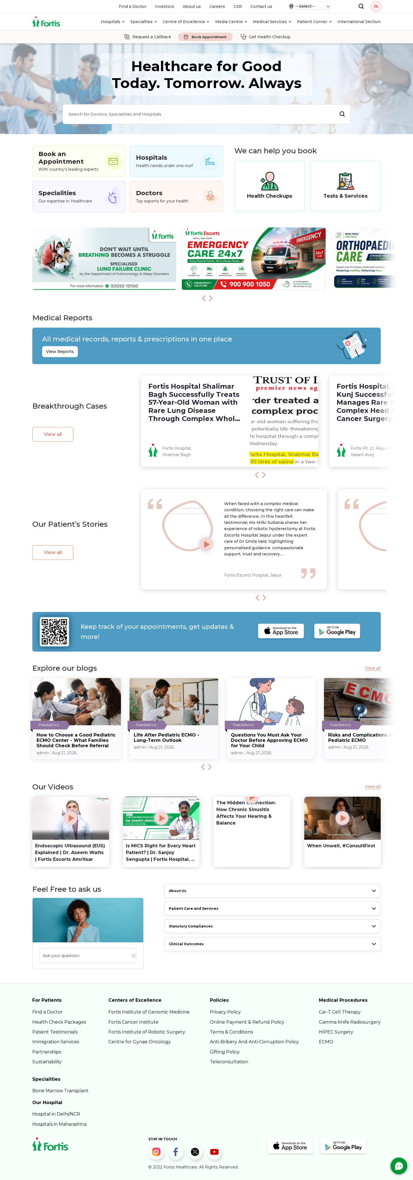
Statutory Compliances (191, 926)
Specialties (141, 21)
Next (211, 298)
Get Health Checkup (270, 36)
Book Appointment (209, 37)
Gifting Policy (225, 1052)
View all (53, 434)
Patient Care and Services (193, 908)
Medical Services (270, 21)
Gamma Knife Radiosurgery (350, 1022)
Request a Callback (151, 36)
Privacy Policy (225, 1012)
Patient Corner (312, 21)
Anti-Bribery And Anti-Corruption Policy (254, 1041)
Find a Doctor (132, 6)
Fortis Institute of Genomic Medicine (149, 1012)
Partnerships (46, 1052)
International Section (359, 21)
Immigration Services (55, 1041)
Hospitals (110, 21)
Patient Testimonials (55, 1032)
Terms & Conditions (231, 1032)
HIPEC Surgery (336, 1032)
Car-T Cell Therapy (340, 1012)
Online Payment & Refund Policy (247, 1022)
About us (192, 6)
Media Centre (229, 21)
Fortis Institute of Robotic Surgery (146, 1032)
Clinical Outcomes (186, 944)
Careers (217, 6)
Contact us (261, 6)
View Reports (60, 351)
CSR (237, 6)
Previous (204, 298)
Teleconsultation (229, 1061)
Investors (164, 6)
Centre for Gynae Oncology (139, 1041)
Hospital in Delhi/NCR (56, 1114)
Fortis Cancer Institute (133, 1022)
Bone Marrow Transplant (60, 1090)
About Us (177, 891)
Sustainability (47, 1061)
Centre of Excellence (184, 21)
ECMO (326, 1041)
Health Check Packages (59, 1022)
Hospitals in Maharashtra (59, 1124)
